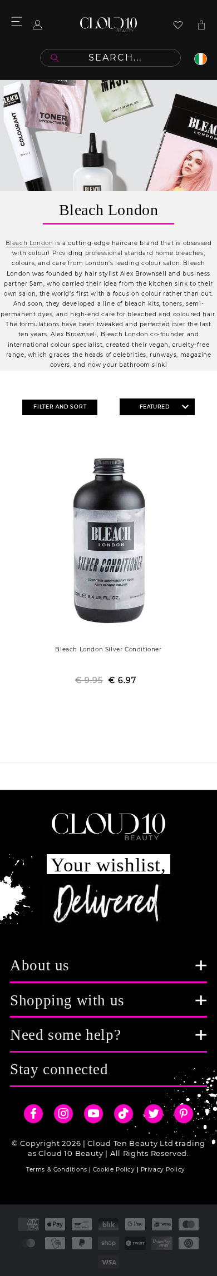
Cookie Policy (114, 1169)
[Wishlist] (178, 24)
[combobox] (110, 58)
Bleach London (29, 243)
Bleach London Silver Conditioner (108, 649)
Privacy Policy (163, 1169)
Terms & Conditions (56, 1169)
